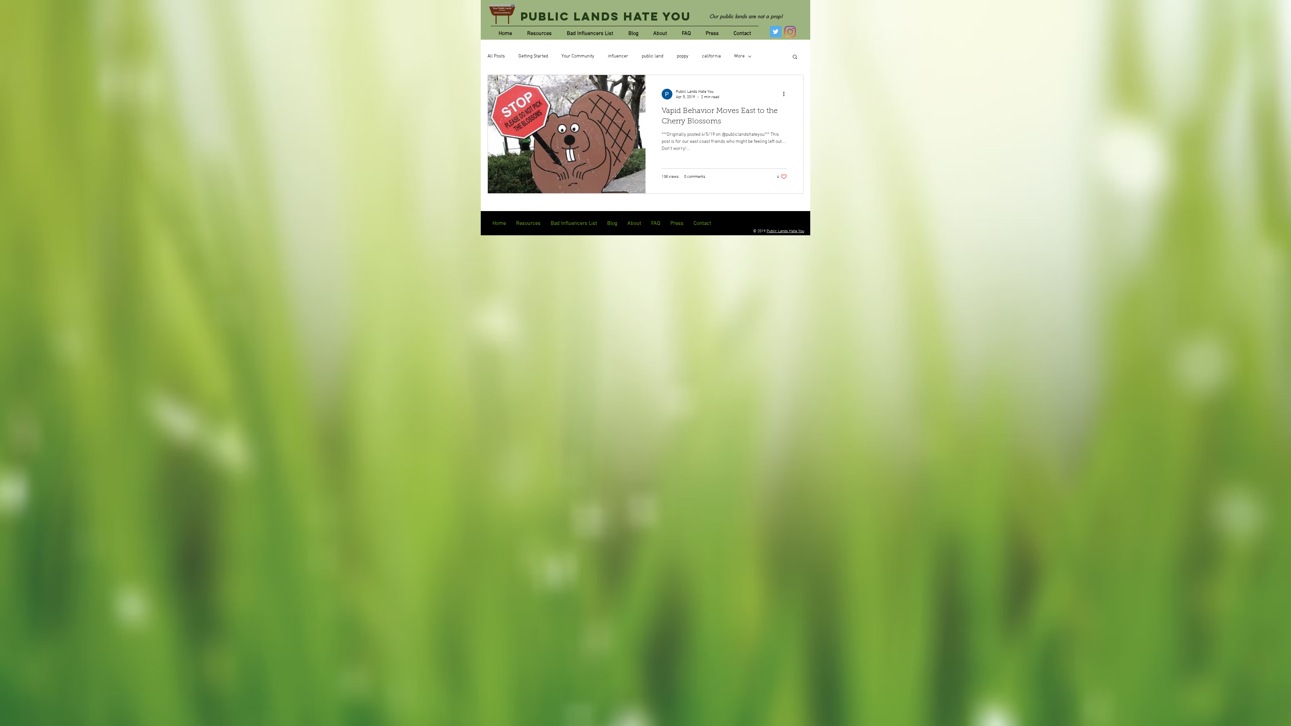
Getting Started (533, 56)
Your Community (577, 56)
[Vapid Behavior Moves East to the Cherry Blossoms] (567, 134)
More (739, 56)
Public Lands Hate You (605, 16)
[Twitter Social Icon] (775, 31)
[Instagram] (790, 31)
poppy (683, 56)
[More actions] (786, 94)
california (711, 56)
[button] (795, 57)
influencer (618, 56)
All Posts (496, 56)
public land (652, 56)
